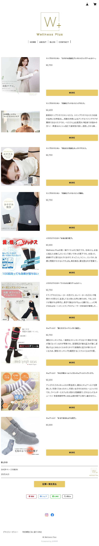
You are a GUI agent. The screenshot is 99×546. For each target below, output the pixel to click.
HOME (33, 42)
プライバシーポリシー (10, 532)
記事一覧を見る (49, 484)
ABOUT (43, 42)
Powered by (46, 541)
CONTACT (64, 42)
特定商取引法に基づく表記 (32, 532)
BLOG (52, 42)
